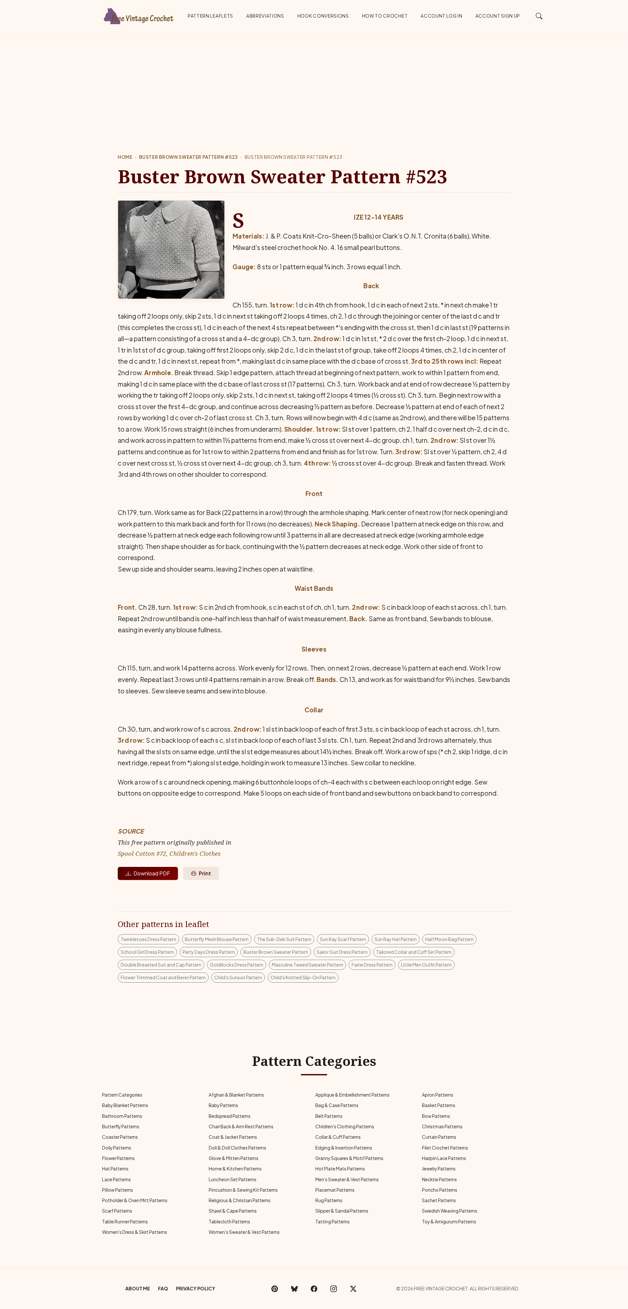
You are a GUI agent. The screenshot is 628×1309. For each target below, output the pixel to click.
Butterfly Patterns (120, 1126)
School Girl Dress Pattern (147, 952)
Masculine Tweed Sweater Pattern (307, 965)
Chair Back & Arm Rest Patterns (241, 1126)
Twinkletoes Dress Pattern (148, 939)
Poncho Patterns (439, 1190)
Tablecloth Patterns (229, 1221)
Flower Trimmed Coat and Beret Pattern (163, 977)
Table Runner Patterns (125, 1221)
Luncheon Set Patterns (232, 1179)
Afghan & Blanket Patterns (236, 1095)
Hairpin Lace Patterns (444, 1158)
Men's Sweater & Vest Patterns (347, 1179)
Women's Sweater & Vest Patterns (244, 1232)
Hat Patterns (115, 1168)
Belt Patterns (328, 1116)
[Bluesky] (294, 1288)
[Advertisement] (314, 81)
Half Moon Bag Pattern (449, 939)
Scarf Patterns (117, 1211)
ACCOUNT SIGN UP (498, 16)
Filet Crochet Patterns (445, 1148)
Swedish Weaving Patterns (449, 1211)
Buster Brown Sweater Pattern (275, 952)
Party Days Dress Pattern (209, 952)
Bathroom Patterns (122, 1116)
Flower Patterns (118, 1158)
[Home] (139, 14)
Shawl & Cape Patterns (233, 1211)
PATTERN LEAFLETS (210, 16)
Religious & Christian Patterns (239, 1200)
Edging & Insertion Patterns (343, 1148)
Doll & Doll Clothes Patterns (237, 1148)
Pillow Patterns (117, 1190)
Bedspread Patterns (230, 1116)
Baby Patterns (223, 1105)
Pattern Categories (122, 1095)
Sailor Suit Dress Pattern (342, 952)
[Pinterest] (275, 1288)
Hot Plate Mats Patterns (340, 1168)
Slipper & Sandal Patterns (341, 1211)
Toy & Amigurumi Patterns (449, 1221)
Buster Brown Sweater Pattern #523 (188, 157)
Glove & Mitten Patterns (233, 1158)
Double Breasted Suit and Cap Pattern (161, 965)
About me (137, 1288)
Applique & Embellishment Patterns (352, 1095)
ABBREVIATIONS (265, 16)
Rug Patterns (328, 1200)
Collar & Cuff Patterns (338, 1137)
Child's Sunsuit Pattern (238, 977)
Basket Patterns (438, 1105)
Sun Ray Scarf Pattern (343, 939)
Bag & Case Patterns (336, 1105)
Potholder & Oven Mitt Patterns (134, 1200)
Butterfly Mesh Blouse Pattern (217, 939)
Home (125, 157)
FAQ (163, 1288)
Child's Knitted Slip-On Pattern (303, 977)
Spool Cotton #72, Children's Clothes (169, 853)
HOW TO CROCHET (385, 16)
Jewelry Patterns (439, 1168)
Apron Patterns (437, 1095)
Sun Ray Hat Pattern (396, 939)
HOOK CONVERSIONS (323, 16)
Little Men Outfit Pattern (426, 965)
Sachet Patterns (439, 1200)
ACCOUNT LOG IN (441, 16)
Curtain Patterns (439, 1137)
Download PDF (151, 873)
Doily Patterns (116, 1148)
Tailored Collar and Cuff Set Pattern (414, 952)
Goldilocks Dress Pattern (236, 965)
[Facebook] (314, 1288)
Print (205, 873)
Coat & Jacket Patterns (233, 1137)
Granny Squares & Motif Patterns (349, 1158)
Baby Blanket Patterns (125, 1105)
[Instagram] (333, 1288)
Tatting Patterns (332, 1221)
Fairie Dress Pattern (372, 965)
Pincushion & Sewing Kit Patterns (243, 1190)
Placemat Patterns (335, 1190)
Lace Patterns (116, 1179)
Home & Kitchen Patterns (235, 1168)
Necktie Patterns (439, 1179)
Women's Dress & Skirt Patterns (134, 1232)
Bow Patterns (436, 1116)
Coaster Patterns (120, 1137)
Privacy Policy (195, 1288)
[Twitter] (353, 1288)
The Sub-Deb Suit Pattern (284, 939)
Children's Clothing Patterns (344, 1126)
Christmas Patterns (442, 1126)
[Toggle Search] (539, 16)
